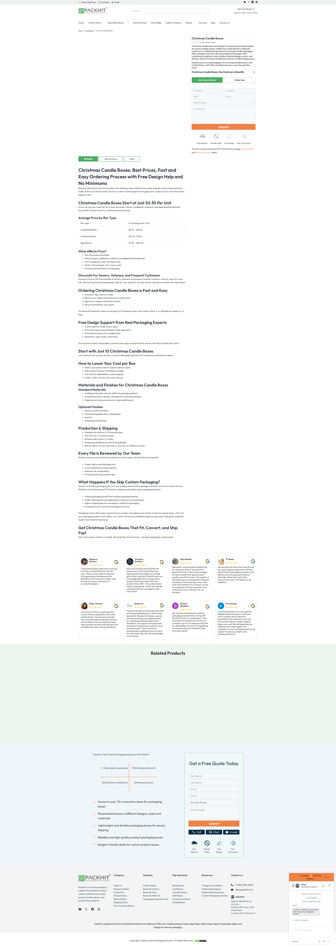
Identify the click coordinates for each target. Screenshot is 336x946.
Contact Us (119, 892)
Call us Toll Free (88, 2)
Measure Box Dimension (213, 892)
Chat (216, 832)
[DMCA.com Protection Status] (200, 940)
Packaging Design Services (155, 899)
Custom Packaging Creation (215, 895)
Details (88, 158)
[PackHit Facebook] (253, 2)
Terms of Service (203, 152)
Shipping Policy (121, 902)
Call (199, 832)
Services (203, 22)
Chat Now (105, 2)
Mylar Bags (156, 22)
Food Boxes (177, 889)
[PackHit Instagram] (257, 2)
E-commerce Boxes (181, 899)
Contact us (224, 22)
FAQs (131, 159)
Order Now (240, 80)
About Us (118, 885)
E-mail (233, 832)
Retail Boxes (178, 885)
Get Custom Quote (207, 80)
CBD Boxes (177, 895)
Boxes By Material (151, 895)
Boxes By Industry (151, 889)
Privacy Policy (247, 149)
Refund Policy (120, 899)
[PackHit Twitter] (249, 2)
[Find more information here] (311, 908)
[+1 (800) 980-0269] (242, 885)
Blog (213, 22)
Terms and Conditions (124, 905)
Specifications (110, 159)
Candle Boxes (89, 31)
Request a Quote (121, 889)
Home (81, 22)
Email (117, 2)
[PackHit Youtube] (245, 2)
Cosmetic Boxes (179, 892)
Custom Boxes (94, 22)
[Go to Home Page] (92, 11)
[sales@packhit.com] (242, 889)
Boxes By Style (140, 22)
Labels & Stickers (173, 22)
